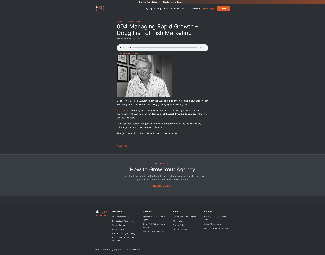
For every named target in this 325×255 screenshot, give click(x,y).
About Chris (178, 221)
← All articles (123, 146)
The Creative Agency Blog (123, 233)
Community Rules (180, 229)
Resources (194, 8)
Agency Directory (153, 8)
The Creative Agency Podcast (125, 221)
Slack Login (208, 8)
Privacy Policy (179, 225)
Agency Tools (118, 229)
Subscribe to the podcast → (128, 53)
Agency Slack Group (121, 217)
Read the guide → (162, 186)
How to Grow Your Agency (184, 217)
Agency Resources (120, 225)
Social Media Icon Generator (215, 228)
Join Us (223, 8)
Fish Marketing (124, 110)
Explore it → (181, 2)
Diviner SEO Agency (212, 224)
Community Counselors (175, 8)
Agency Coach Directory (153, 231)
